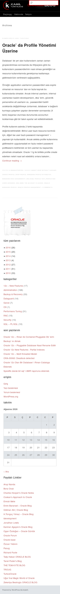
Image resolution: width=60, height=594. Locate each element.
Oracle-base (10, 539)
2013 (10, 260)
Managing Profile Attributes (39, 174)
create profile (8, 174)
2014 (10, 256)
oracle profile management (29, 187)
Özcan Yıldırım (10, 543)
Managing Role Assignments (13, 179)
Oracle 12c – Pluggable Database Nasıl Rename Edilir (30, 345)
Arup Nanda (9, 484)
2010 (10, 273)
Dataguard (9, 298)
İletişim (28, 14)
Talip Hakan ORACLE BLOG (17, 556)
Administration (17, 170)
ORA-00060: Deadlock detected (19, 358)
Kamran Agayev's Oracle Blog (18, 526)
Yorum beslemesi (12, 392)
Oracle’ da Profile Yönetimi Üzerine (29, 48)
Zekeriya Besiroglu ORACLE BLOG (20, 582)
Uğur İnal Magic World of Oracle (19, 578)
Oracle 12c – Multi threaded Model (20, 353)
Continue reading (12, 160)
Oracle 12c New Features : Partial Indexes (24, 349)
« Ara (6, 471)
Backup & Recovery (13, 294)
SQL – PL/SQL (11, 324)
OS (5, 306)
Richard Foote (10, 552)
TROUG (7, 569)
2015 (10, 251)
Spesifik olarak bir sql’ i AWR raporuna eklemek (26, 370)
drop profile (21, 174)
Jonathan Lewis (11, 522)
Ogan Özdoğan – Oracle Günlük (19, 531)
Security (7, 319)
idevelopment (10, 518)
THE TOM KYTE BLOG (14, 565)
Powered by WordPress (11, 590)
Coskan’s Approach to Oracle (18, 497)
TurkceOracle (10, 573)
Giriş (6, 383)
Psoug (7, 548)
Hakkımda (18, 14)
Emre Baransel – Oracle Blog (18, 505)
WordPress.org (11, 396)
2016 (10, 247)
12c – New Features (13, 285)
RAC (6, 315)
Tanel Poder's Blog (13, 560)
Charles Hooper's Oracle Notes (19, 492)
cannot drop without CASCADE (43, 170)
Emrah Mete (9, 501)
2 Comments (47, 187)
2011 (10, 268)
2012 (10, 264)
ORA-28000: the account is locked (29, 183)
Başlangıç (7, 14)
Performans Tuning (13, 311)
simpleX (25, 590)
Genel (6, 302)
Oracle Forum (10, 535)
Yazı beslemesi (11, 387)
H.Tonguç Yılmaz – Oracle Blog (19, 514)
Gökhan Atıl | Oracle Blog (16, 509)
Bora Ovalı (9, 488)
